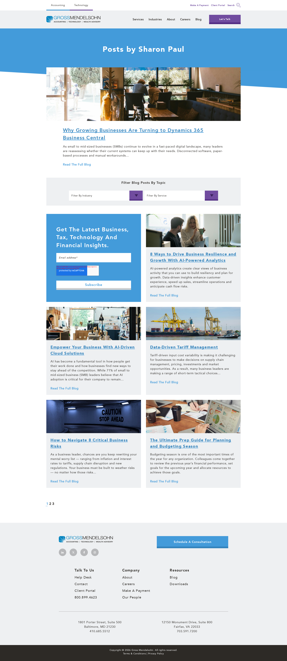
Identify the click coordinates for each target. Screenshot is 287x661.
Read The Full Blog (77, 164)
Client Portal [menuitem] (85, 590)
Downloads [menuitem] (179, 583)
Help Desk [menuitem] (83, 577)
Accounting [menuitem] (58, 5)
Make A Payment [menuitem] (136, 590)
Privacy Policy (156, 653)
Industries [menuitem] (155, 19)
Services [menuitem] (138, 19)
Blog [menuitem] (198, 19)
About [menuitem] (171, 19)
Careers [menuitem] (185, 19)
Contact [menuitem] (81, 583)
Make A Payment (199, 5)
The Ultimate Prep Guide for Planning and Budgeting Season (190, 443)
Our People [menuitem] (131, 597)
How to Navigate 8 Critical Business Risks (89, 443)
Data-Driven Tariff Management (184, 347)
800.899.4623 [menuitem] (86, 597)
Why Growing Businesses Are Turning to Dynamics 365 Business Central (133, 134)
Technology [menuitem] (81, 5)
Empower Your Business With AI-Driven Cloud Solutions (92, 350)
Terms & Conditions (134, 653)
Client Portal (218, 5)
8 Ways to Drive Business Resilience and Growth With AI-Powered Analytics (193, 257)
